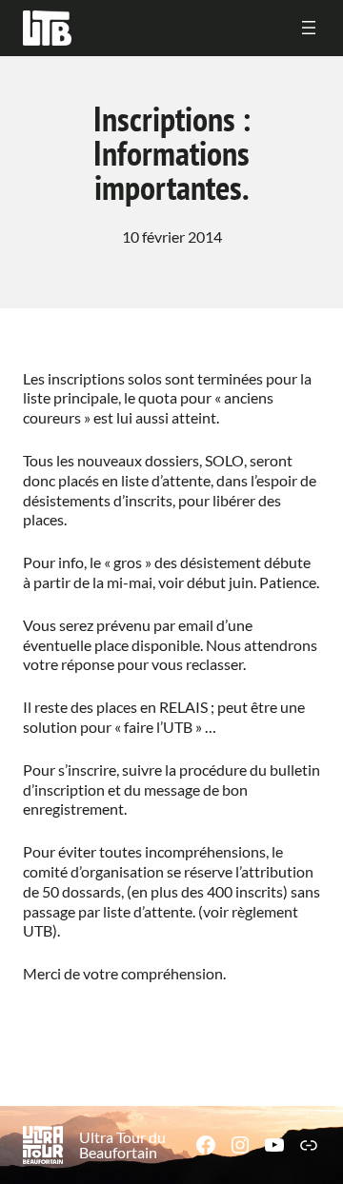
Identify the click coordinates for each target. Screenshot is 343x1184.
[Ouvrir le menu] (308, 27)
